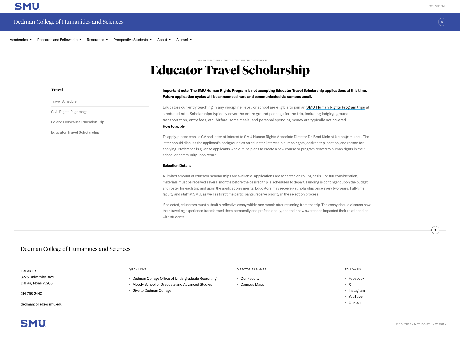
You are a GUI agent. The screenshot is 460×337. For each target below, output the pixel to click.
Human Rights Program (207, 60)
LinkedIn (355, 302)
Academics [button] (19, 39)
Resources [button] (96, 39)
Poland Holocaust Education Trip (77, 122)
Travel (227, 60)
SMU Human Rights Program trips (335, 107)
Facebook (356, 278)
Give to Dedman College (151, 290)
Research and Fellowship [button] (57, 39)
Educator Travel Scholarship (75, 132)
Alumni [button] (182, 39)
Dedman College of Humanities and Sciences (69, 21)
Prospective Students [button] (131, 39)
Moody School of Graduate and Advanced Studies (172, 284)
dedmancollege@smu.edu (41, 304)
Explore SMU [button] (437, 6)
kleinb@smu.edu (348, 136)
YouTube (355, 296)
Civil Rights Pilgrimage (69, 111)
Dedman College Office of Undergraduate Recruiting (174, 278)
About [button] (162, 39)
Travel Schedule (64, 101)
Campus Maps (252, 284)
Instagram (357, 290)
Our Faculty (249, 278)
